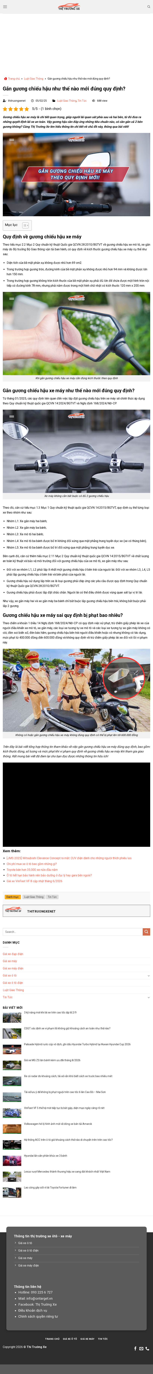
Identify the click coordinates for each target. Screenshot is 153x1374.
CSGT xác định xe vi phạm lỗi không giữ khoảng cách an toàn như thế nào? (67, 1028)
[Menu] (5, 6)
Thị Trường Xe (46, 1304)
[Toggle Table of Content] (23, 225)
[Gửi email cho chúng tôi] (141, 1349)
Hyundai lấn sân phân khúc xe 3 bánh (45, 1155)
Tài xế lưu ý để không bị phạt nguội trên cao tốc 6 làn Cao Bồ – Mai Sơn (65, 1092)
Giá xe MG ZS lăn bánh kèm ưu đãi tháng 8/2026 (52, 1060)
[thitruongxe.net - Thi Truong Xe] (69, 6)
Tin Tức (82, 100)
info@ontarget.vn (39, 1298)
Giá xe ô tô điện (13, 983)
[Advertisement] (76, 41)
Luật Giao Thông (33, 78)
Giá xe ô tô (10, 975)
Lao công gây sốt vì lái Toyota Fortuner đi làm (50, 1187)
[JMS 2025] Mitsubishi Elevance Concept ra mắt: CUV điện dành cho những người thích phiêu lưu (69, 858)
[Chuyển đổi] (148, 975)
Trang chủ (14, 78)
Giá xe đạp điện (13, 954)
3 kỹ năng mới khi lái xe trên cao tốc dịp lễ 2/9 (50, 1012)
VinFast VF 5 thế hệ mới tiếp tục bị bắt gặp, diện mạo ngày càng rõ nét (64, 1107)
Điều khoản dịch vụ (32, 1310)
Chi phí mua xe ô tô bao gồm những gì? (32, 864)
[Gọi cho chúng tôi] (147, 1349)
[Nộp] (146, 932)
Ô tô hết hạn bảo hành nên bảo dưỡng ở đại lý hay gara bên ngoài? (49, 875)
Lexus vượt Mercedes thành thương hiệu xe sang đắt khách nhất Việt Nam (67, 1171)
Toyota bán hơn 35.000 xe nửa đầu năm (32, 870)
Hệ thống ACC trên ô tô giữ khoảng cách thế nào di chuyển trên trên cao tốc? (68, 1139)
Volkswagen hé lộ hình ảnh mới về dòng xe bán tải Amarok (58, 1123)
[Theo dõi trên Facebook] (135, 1349)
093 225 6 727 (41, 1292)
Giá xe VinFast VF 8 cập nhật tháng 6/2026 (34, 881)
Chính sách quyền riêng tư (38, 1316)
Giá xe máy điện (13, 968)
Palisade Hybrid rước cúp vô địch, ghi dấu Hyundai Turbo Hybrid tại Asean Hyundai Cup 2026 (77, 1044)
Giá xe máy (10, 961)
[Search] (148, 6)
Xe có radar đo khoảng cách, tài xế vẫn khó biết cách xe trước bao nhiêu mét (68, 1076)
